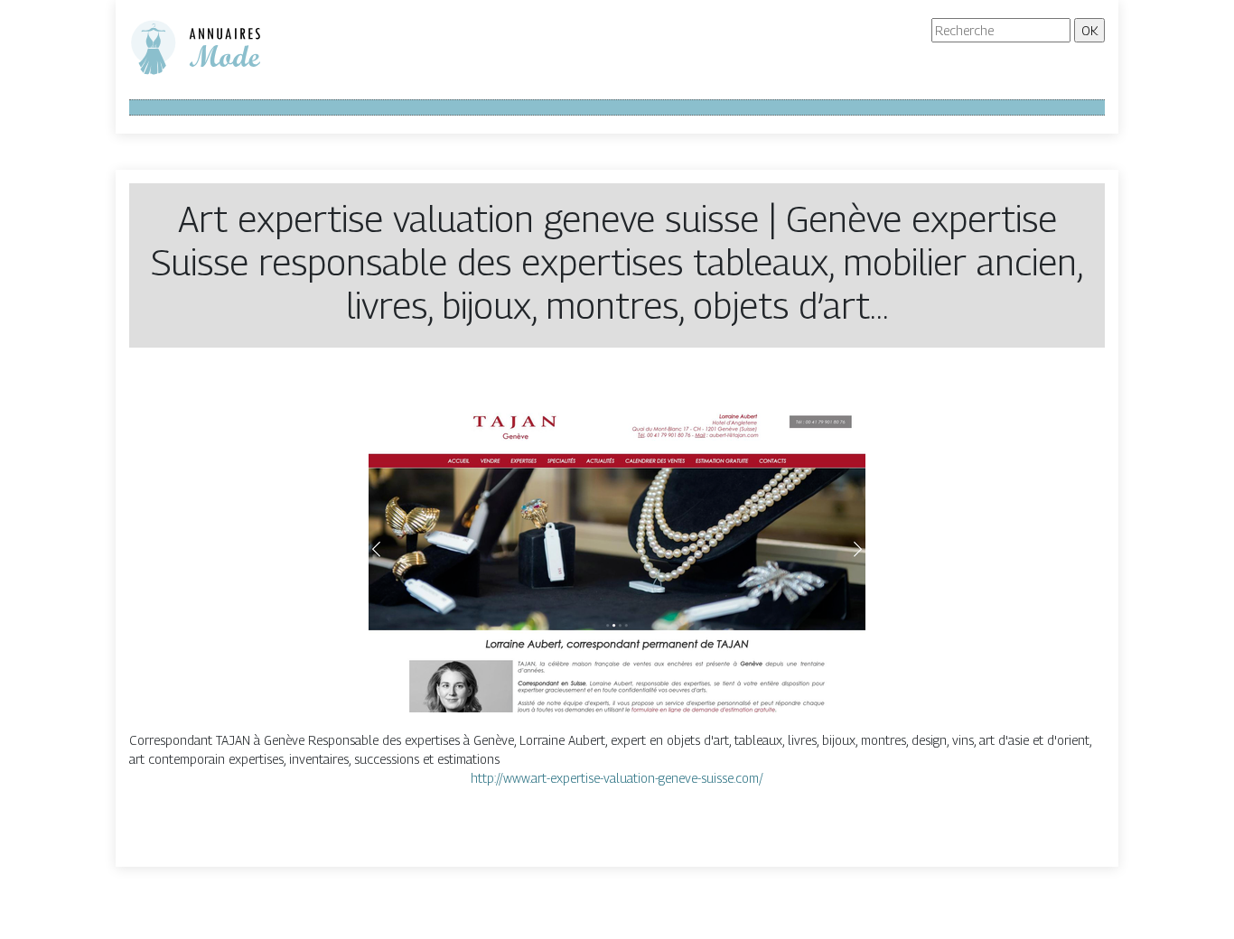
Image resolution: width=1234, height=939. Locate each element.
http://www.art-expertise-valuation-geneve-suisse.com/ (617, 778)
